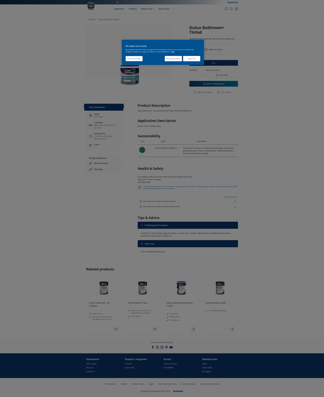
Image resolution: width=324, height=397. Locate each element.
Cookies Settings (134, 58)
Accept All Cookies (173, 58)
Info (172, 52)
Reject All (191, 58)
